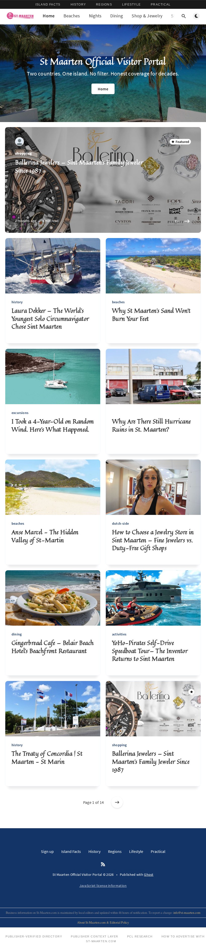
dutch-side (120, 523)
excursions (20, 412)
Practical (161, 4)
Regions (104, 4)
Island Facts (48, 4)
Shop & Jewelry (147, 16)
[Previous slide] (177, 221)
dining (17, 634)
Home (49, 16)
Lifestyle (131, 4)
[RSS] (103, 864)
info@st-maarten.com (186, 913)
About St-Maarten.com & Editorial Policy (103, 922)
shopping (23, 153)
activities (119, 634)
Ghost (148, 874)
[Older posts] (117, 802)
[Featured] (191, 692)
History (78, 4)
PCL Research (140, 936)
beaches (118, 302)
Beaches (72, 16)
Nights (95, 16)
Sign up (47, 851)
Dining (116, 16)
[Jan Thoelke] (19, 141)
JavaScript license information (103, 885)
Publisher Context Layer (94, 936)
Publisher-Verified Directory (34, 936)
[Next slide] (187, 221)
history (17, 302)
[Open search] (184, 16)
